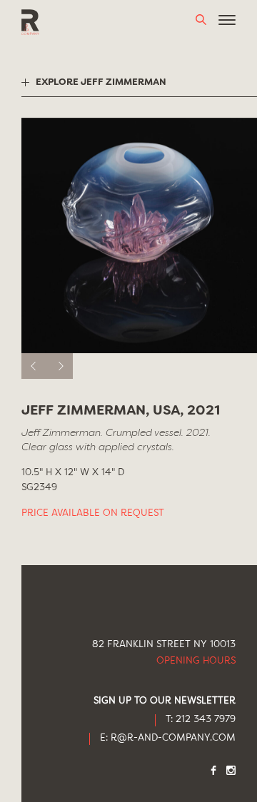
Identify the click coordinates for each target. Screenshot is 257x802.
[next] (60, 366)
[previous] (34, 366)
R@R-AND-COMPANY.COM (173, 738)
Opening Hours (196, 661)
